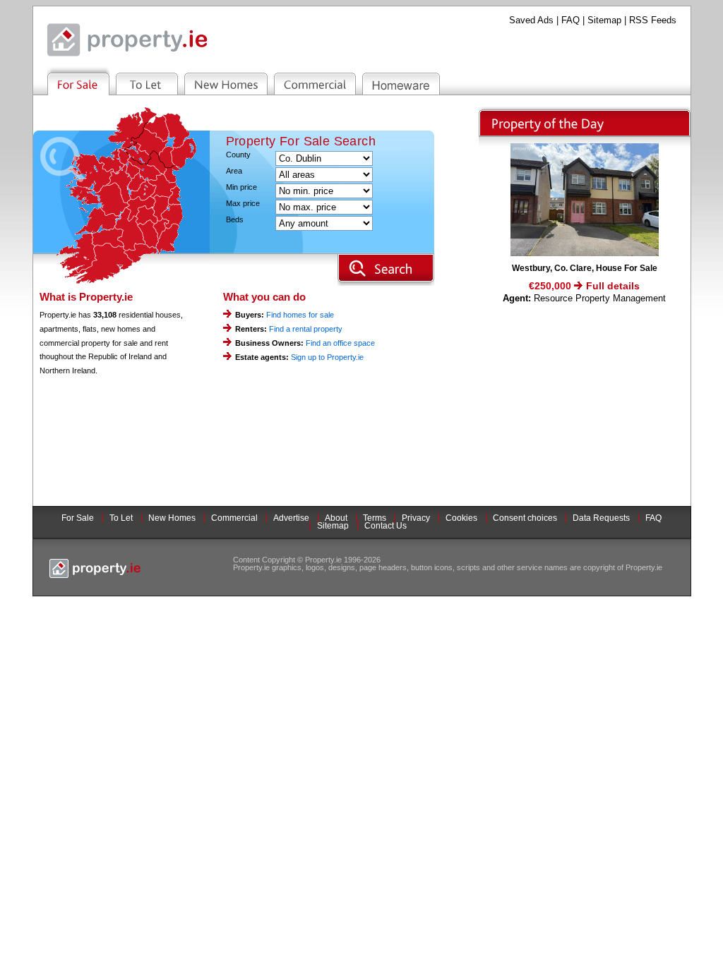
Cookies (461, 518)
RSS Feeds (652, 20)
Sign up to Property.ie (327, 357)
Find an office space (340, 343)
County (238, 155)
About (336, 518)
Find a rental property (305, 329)
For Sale (77, 518)
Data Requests (601, 518)
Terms (374, 518)
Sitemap (604, 20)
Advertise (291, 518)
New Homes (172, 518)
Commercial (234, 518)
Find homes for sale (300, 315)
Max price (243, 203)
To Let (121, 518)
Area (234, 171)
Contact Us (385, 526)
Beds (235, 220)
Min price (241, 187)
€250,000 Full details (584, 285)
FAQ (570, 20)
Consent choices (525, 518)
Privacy (416, 518)
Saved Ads (531, 20)
